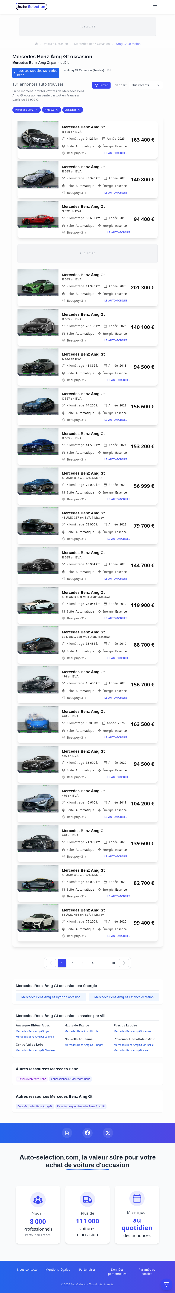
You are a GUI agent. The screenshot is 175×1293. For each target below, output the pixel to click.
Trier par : (120, 85)
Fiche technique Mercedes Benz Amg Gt (81, 1106)
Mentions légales (57, 1269)
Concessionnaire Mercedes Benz (70, 1079)
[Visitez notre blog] (67, 1133)
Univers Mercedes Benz (32, 1079)
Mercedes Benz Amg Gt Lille (81, 1031)
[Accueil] (36, 44)
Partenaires (87, 1269)
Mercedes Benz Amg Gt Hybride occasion (50, 997)
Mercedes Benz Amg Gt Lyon (33, 1031)
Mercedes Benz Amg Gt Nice (131, 1050)
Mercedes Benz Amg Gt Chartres (35, 1050)
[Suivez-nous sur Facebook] (87, 1133)
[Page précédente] (51, 963)
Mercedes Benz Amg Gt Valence (35, 1036)
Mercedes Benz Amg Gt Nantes (132, 1031)
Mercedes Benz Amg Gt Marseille (134, 1044)
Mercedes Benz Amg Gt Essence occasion (124, 997)
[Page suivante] (124, 963)
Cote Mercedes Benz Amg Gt (35, 1106)
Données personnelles (117, 1272)
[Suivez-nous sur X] (108, 1133)
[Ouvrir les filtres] (166, 1284)
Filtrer (103, 85)
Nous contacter (28, 1269)
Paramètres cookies (147, 1272)
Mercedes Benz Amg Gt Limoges (84, 1044)
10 (113, 963)
